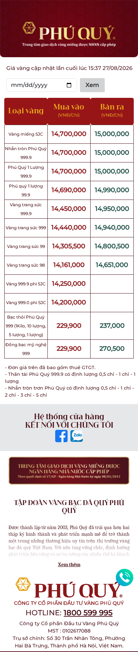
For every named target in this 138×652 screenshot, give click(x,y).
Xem (92, 85)
